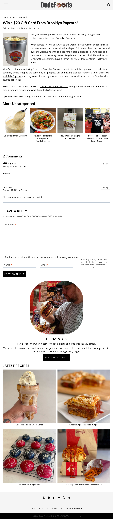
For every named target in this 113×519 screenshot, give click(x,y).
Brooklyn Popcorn (65, 38)
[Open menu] (6, 5)
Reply (105, 163)
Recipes (44, 508)
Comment (10, 224)
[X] (64, 497)
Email (45, 264)
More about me (55, 357)
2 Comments (33, 28)
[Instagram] (44, 497)
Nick (7, 28)
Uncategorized (19, 17)
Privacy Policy (74, 516)
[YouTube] (59, 497)
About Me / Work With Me (68, 508)
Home (6, 17)
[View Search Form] (108, 5)
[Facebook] (49, 497)
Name (8, 264)
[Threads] (69, 497)
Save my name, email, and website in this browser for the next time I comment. (94, 262)
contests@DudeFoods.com (54, 86)
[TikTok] (54, 497)
